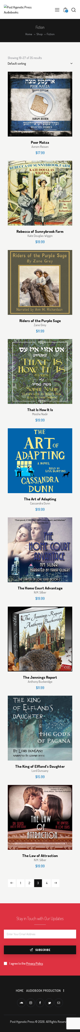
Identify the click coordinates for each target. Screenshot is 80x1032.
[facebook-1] (40, 1002)
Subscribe (42, 950)
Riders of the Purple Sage (40, 320)
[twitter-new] (49, 1002)
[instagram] (30, 1002)
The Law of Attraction (40, 855)
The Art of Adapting (40, 499)
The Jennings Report (40, 677)
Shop (40, 34)
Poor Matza (40, 142)
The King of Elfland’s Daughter (40, 766)
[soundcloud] (21, 1002)
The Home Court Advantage (40, 588)
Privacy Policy (34, 963)
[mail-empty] (58, 1002)
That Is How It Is (40, 409)
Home (28, 34)
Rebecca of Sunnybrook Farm (40, 231)
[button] (57, 9)
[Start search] (73, 10)
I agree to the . (26, 963)
